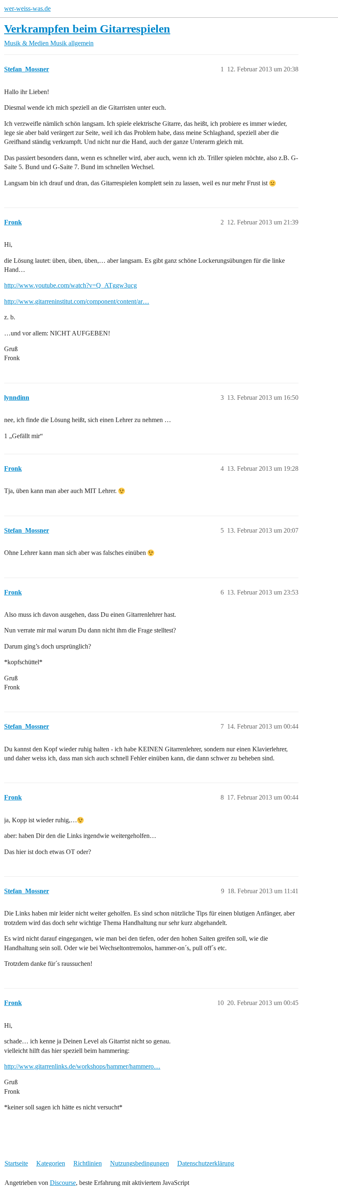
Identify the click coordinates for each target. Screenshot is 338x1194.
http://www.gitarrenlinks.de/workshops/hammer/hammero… (82, 1066)
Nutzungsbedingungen (139, 1163)
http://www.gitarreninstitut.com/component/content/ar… (76, 301)
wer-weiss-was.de (27, 8)
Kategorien (50, 1163)
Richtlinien (87, 1163)
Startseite (16, 1163)
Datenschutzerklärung (205, 1163)
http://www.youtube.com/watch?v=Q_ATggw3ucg (70, 285)
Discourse (63, 1182)
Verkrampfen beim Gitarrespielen (87, 28)
